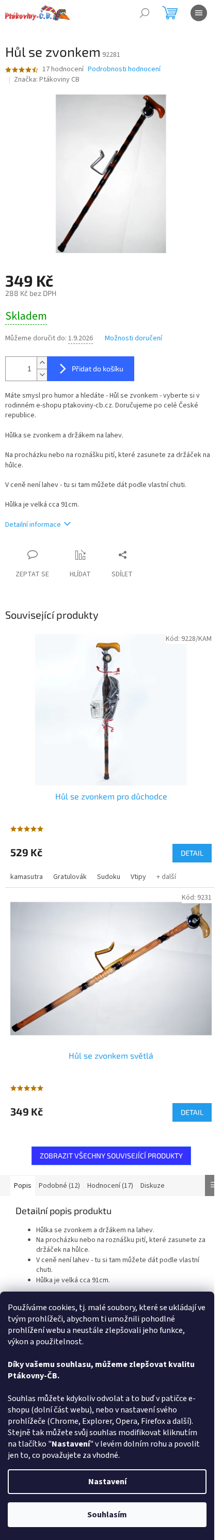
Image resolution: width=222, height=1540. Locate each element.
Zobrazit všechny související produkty (111, 1155)
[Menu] (198, 13)
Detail (192, 852)
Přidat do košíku (97, 368)
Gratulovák (70, 877)
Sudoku (108, 877)
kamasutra (26, 877)
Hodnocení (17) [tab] (110, 1186)
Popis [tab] (22, 1186)
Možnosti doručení (133, 338)
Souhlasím (107, 1514)
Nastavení (107, 1481)
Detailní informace (33, 525)
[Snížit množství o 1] (42, 375)
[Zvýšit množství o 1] (42, 363)
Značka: (47, 79)
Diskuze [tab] (152, 1186)
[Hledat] (144, 13)
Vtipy (138, 877)
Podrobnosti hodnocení (124, 69)
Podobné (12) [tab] (59, 1186)
